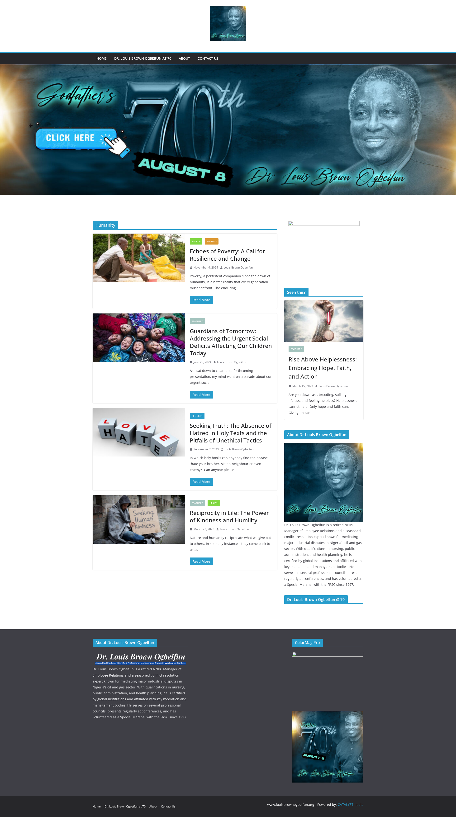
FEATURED (197, 321)
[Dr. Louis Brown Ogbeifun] (323, 445)
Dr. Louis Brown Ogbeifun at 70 (142, 58)
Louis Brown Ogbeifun (238, 267)
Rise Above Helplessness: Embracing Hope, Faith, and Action (323, 367)
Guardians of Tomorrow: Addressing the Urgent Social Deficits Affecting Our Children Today (231, 342)
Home (101, 58)
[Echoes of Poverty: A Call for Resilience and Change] (139, 258)
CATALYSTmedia (350, 804)
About (184, 58)
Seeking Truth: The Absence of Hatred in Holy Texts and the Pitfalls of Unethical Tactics (230, 433)
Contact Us (208, 58)
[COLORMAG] (140, 655)
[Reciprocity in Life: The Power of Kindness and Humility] (139, 519)
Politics (212, 241)
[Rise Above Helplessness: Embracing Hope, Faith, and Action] (323, 321)
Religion (197, 416)
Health (196, 241)
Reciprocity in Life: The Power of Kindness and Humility (229, 516)
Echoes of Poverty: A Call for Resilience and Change (227, 254)
